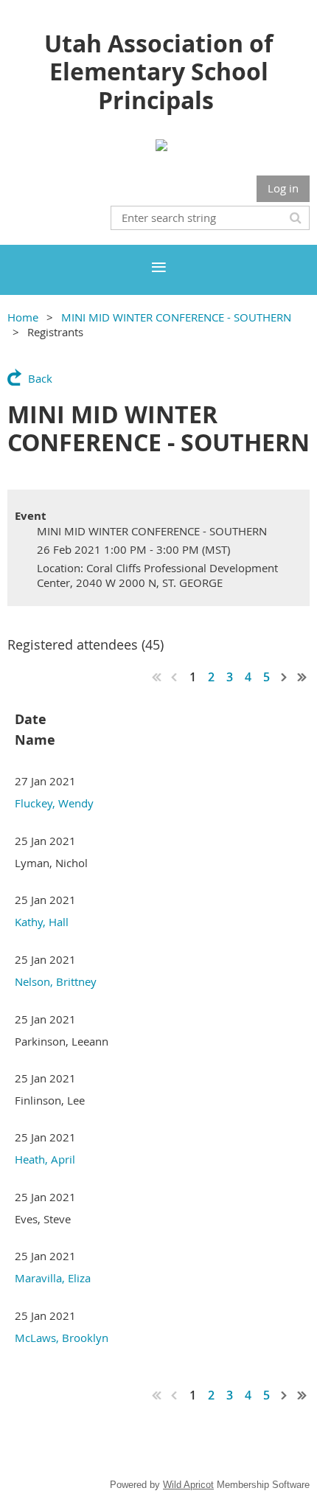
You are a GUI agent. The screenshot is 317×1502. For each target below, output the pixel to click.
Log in (283, 188)
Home (22, 317)
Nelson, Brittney (56, 981)
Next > (284, 677)
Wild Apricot (188, 1484)
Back (40, 378)
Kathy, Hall (42, 921)
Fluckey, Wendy (54, 803)
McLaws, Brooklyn (61, 1337)
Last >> (302, 677)
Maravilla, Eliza (53, 1277)
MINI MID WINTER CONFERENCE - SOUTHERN (176, 317)
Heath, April (45, 1159)
